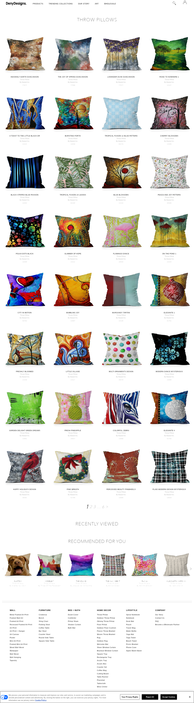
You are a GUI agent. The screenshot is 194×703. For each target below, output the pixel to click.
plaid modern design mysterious (169, 489)
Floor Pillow (102, 625)
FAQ (157, 621)
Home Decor (104, 610)
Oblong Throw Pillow (105, 621)
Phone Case (131, 647)
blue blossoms (121, 195)
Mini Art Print (15, 641)
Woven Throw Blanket (106, 634)
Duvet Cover (73, 615)
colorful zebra (121, 430)
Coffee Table (44, 628)
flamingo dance (121, 254)
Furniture (45, 610)
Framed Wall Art (16, 618)
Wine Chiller (102, 687)
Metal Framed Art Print (19, 615)
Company (160, 610)
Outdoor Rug (102, 641)
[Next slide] (190, 568)
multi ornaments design (121, 371)
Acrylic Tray (102, 660)
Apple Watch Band (134, 651)
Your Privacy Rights (130, 697)
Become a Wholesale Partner (167, 625)
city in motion (25, 313)
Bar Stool (43, 631)
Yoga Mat (130, 634)
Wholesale (110, 4)
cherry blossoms (169, 136)
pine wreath (73, 489)
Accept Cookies (168, 697)
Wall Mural (14, 654)
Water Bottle (131, 631)
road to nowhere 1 (169, 77)
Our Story (83, 4)
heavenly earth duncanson (25, 77)
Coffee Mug (102, 670)
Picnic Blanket (132, 644)
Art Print (13, 628)
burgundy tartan (121, 313)
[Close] (190, 697)
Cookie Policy (40, 700)
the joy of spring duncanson (73, 77)
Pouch (128, 625)
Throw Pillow (102, 615)
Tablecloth (101, 683)
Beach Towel (131, 641)
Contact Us (159, 618)
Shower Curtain (74, 625)
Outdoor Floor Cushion (106, 628)
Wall (13, 610)
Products (38, 4)
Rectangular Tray (104, 657)
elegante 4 (169, 430)
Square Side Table (46, 641)
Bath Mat (71, 628)
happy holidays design (24, 489)
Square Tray (102, 654)
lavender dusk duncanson (121, 77)
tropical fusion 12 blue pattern (121, 136)
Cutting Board (103, 674)
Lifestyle (131, 610)
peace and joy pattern (169, 195)
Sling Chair (43, 621)
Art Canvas (14, 634)
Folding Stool (44, 625)
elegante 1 (169, 313)
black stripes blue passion (25, 195)
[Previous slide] (3, 568)
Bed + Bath (74, 610)
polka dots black (25, 254)
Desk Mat (130, 621)
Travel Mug (131, 628)
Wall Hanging (15, 657)
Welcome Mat (102, 644)
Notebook (130, 618)
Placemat (101, 680)
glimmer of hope (73, 254)
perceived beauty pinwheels (121, 489)
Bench (41, 618)
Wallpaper (14, 651)
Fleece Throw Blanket (106, 631)
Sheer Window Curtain (106, 647)
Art (97, 4)
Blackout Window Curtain (107, 651)
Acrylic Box (101, 664)
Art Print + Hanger (17, 631)
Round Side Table (46, 638)
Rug (98, 638)
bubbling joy (72, 313)
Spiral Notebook (133, 615)
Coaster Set (102, 667)
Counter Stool (44, 634)
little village (73, 371)
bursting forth (73, 136)
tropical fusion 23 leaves (73, 195)
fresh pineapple (73, 430)
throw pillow (24, 79)
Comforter (72, 618)
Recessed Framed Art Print (21, 625)
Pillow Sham (73, 621)
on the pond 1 (169, 254)
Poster (12, 638)
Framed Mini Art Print (18, 644)
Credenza (43, 615)
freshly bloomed (25, 371)
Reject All (150, 697)
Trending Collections (61, 4)
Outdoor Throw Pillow (106, 618)
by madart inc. (25, 82)
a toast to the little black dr (25, 136)
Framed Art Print (16, 621)
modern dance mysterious (169, 371)
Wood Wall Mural (17, 647)
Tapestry (13, 660)
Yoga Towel (131, 638)
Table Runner (102, 677)
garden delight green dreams (24, 430)
